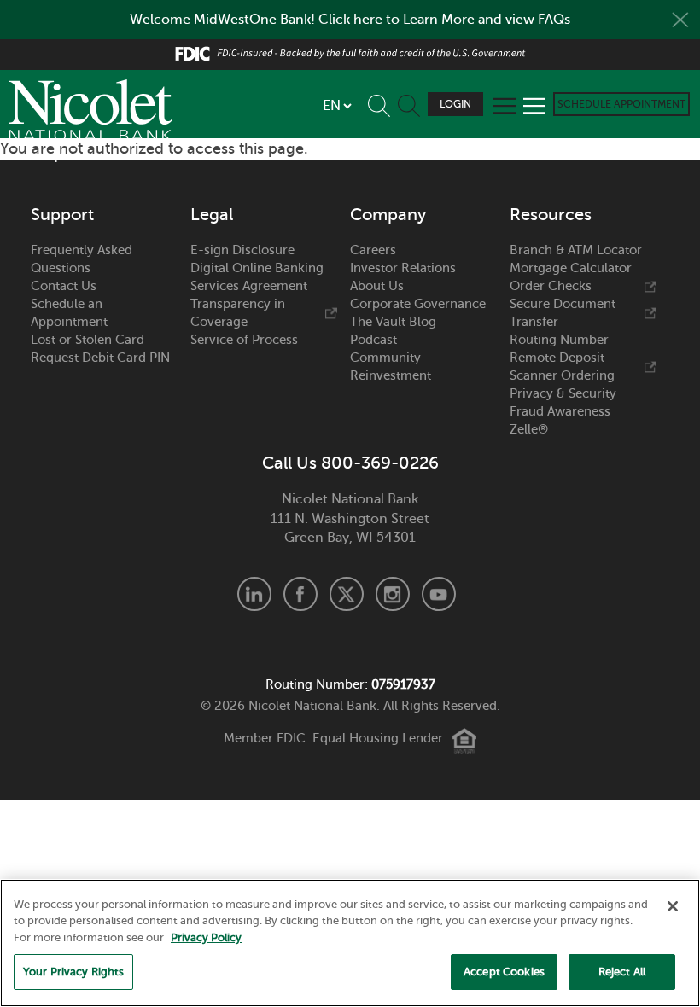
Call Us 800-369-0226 (350, 463)
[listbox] (336, 105)
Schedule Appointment (621, 104)
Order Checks (551, 286)
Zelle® (529, 429)
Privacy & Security (563, 393)
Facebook (300, 594)
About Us (377, 286)
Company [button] (388, 215)
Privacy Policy (206, 937)
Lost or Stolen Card (87, 339)
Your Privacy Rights (73, 971)
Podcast (373, 339)
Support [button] (62, 215)
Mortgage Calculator (571, 268)
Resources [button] (551, 215)
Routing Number (559, 339)
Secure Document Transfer (562, 313)
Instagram (393, 594)
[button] (383, 102)
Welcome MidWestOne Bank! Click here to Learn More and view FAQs (350, 19)
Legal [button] (211, 215)
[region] (350, 943)
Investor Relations (403, 268)
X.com (347, 594)
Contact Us (63, 286)
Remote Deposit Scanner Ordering (562, 366)
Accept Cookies (504, 971)
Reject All (621, 971)
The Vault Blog (393, 322)
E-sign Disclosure (242, 250)
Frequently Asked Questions (81, 259)
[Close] (672, 906)
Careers (373, 250)
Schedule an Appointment (69, 313)
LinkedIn (254, 594)
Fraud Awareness (560, 411)
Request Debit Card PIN (100, 357)
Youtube (439, 594)
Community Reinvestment (390, 366)
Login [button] (455, 104)
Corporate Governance (418, 304)
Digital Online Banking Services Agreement (257, 277)
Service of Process (244, 339)
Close (680, 20)
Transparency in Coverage (237, 313)
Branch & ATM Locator (576, 250)
